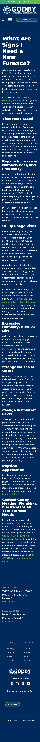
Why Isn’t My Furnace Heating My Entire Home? (17, 594)
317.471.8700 (12, 2)
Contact (28, 660)
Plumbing (11, 656)
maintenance (9, 349)
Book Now (27, 20)
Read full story (8, 601)
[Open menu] (10, 19)
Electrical (11, 660)
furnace (8, 70)
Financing (26, 2)
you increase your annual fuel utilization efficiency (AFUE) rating (18, 302)
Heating (10, 649)
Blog (26, 656)
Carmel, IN (20, 539)
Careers (28, 652)
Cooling (10, 652)
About (27, 649)
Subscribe (12, 705)
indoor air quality (17, 339)
